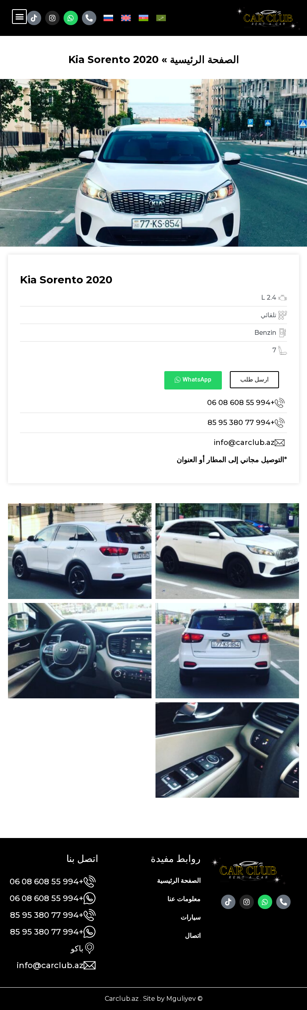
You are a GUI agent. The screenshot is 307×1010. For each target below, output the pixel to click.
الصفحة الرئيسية (204, 59)
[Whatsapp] (71, 18)
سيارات (191, 917)
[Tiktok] (34, 18)
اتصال (193, 935)
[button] (19, 16)
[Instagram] (52, 18)
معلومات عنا (184, 899)
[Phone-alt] (89, 18)
